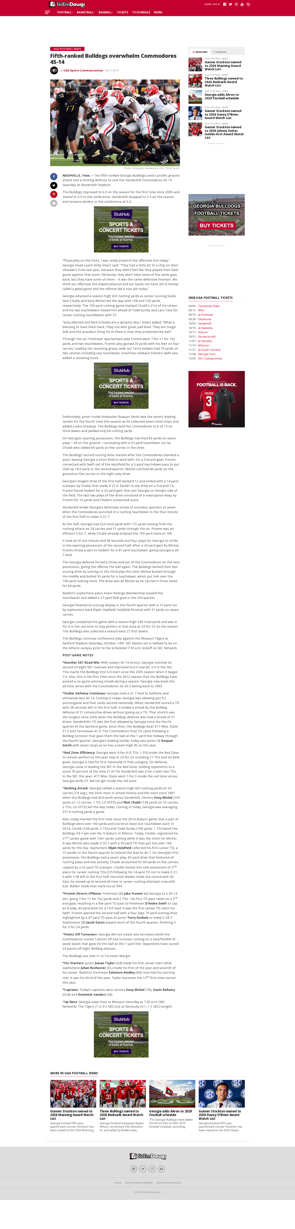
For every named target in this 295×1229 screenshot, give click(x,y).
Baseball (105, 12)
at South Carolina (209, 350)
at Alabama (205, 328)
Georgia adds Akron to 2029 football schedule (222, 96)
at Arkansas (205, 315)
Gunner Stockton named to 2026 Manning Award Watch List (223, 65)
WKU (201, 310)
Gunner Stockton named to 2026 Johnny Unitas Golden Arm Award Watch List (224, 132)
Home (118, 1182)
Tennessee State (209, 306)
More (158, 12)
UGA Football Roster (168, 1182)
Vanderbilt (204, 323)
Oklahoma (204, 319)
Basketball (85, 12)
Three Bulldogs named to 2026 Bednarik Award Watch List (224, 81)
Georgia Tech (206, 354)
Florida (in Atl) (207, 336)
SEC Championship (210, 358)
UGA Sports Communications (83, 70)
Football (64, 12)
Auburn (203, 332)
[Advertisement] (147, 26)
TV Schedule (141, 12)
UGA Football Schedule (139, 1182)
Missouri (203, 345)
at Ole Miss (205, 341)
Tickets (122, 12)
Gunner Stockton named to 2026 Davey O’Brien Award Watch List (223, 114)
